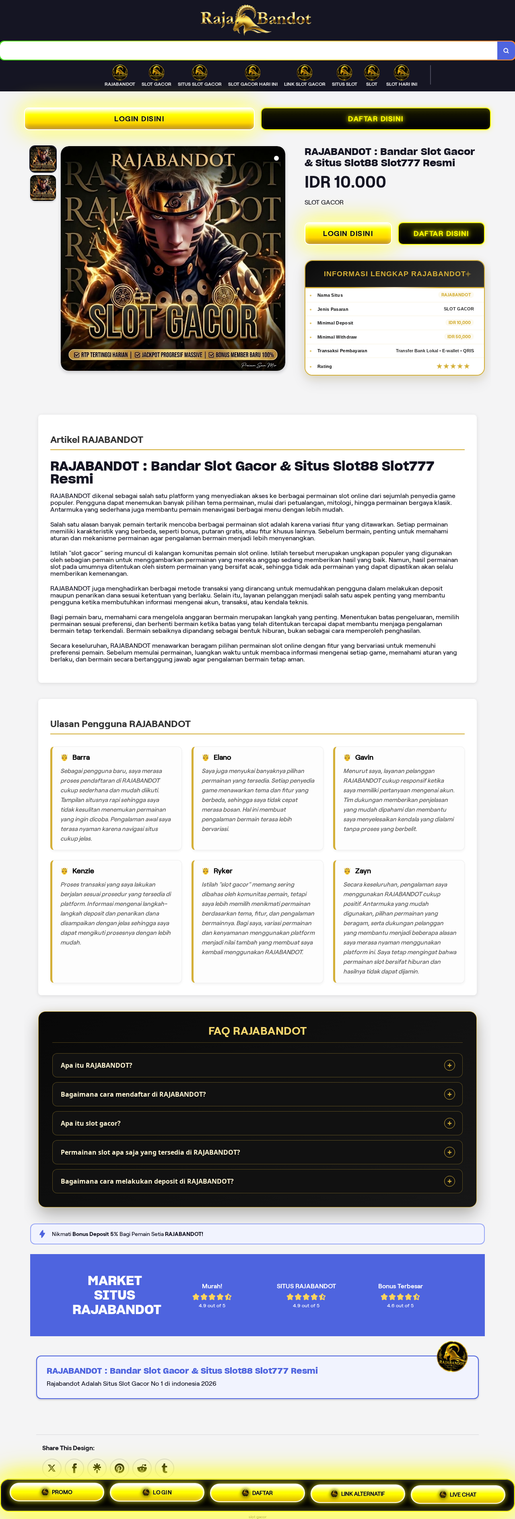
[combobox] (249, 50)
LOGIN (163, 1495)
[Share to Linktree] (97, 1467)
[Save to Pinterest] (119, 1467)
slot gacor (258, 1517)
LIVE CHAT (463, 1493)
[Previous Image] (67, 259)
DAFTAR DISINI (376, 119)
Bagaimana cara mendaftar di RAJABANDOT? (133, 1094)
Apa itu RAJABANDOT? (96, 1065)
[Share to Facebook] (74, 1467)
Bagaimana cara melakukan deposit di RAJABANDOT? (147, 1181)
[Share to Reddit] (142, 1467)
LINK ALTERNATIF (363, 1494)
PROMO (62, 1495)
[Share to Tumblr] (164, 1467)
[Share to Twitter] (52, 1467)
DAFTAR (262, 1495)
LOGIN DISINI (139, 119)
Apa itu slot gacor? (91, 1123)
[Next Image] (278, 259)
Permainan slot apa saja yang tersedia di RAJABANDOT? (150, 1152)
